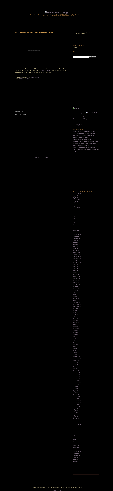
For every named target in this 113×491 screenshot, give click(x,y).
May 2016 (75, 222)
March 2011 (76, 346)
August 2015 (76, 240)
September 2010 (77, 358)
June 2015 (75, 244)
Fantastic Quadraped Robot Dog (81, 145)
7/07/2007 (32, 80)
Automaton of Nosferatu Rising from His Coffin (84, 143)
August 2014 (76, 264)
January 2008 (76, 423)
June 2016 (75, 220)
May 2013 (75, 294)
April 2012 (75, 320)
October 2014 (76, 260)
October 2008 (76, 405)
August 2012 (76, 312)
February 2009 (76, 397)
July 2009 (75, 386)
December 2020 (77, 194)
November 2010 (77, 354)
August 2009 (76, 384)
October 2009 (76, 380)
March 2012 (76, 322)
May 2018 (75, 198)
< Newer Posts (37, 157)
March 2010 (76, 370)
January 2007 (76, 447)
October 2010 (76, 356)
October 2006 (76, 453)
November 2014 (77, 258)
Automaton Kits (77, 121)
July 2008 (75, 411)
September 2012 (77, 310)
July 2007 (75, 435)
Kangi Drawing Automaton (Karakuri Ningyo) (84, 133)
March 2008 (76, 419)
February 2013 (76, 300)
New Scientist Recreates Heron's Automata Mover (34, 33)
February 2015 (76, 252)
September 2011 (77, 334)
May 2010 (75, 366)
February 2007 (76, 445)
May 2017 (75, 206)
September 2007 (77, 431)
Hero (25, 78)
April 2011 (75, 344)
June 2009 (75, 389)
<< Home (17, 155)
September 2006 (77, 455)
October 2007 (76, 429)
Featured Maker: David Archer (80, 137)
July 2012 (75, 314)
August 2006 (76, 457)
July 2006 (75, 459)
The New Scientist (47, 70)
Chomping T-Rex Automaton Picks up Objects (84, 131)
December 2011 (77, 328)
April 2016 (75, 224)
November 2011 (77, 330)
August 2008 (76, 409)
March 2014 (76, 274)
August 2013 (76, 288)
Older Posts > (46, 157)
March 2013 (76, 298)
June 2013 (75, 292)
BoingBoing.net (35, 77)
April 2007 (75, 441)
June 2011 (75, 340)
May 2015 (75, 246)
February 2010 (76, 372)
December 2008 (77, 401)
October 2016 (76, 212)
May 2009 (75, 391)
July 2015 (75, 242)
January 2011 (76, 350)
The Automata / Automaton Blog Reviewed (83, 135)
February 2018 (76, 200)
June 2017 (75, 204)
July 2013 (75, 290)
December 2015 (77, 232)
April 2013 (75, 296)
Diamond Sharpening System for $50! (82, 139)
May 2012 (75, 318)
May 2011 (75, 342)
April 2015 (75, 248)
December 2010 (77, 352)
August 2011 (76, 336)
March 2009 (76, 395)
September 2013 (77, 286)
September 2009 (77, 383)
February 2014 (76, 276)
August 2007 (76, 433)
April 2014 (75, 272)
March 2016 (76, 226)
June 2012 (75, 316)
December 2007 (77, 425)
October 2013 (76, 284)
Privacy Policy (56, 490)
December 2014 (77, 256)
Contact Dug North (77, 125)
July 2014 (75, 266)
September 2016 (77, 214)
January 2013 (76, 302)
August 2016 (76, 216)
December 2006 (77, 449)
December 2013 (77, 280)
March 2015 (76, 250)
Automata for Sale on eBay (80, 123)
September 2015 (77, 238)
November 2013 (77, 282)
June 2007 (75, 437)
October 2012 (76, 308)
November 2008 (77, 403)
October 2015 (76, 236)
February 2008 (76, 421)
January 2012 (76, 326)
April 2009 (75, 392)
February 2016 (76, 228)
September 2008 (77, 407)
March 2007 (76, 443)
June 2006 (75, 461)
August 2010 (76, 360)
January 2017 (76, 208)
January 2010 (76, 374)
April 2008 (75, 417)
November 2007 (77, 427)
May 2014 (75, 270)
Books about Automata (78, 116)
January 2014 (76, 278)
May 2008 (75, 415)
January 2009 (76, 399)
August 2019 (76, 196)
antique (21, 78)
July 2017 (75, 202)
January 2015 (76, 254)
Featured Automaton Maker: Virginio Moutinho (84, 147)
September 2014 (77, 262)
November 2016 (77, 210)
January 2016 (76, 230)
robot (28, 78)
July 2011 (75, 338)
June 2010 (75, 364)
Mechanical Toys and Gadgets (80, 119)
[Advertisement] (56, 4)
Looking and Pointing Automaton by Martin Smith (85, 141)
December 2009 (77, 376)
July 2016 (75, 218)
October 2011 (76, 332)
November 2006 (77, 451)
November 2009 (77, 378)
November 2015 (77, 234)
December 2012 (77, 304)
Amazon (82, 32)
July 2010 (75, 362)
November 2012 (77, 306)
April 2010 (75, 368)
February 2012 (76, 324)
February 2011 (76, 348)
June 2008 (75, 413)
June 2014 (75, 268)
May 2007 (75, 439)
